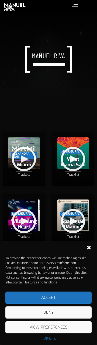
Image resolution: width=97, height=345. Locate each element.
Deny (48, 312)
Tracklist (24, 174)
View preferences (48, 327)
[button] (89, 247)
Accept (48, 297)
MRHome (49, 338)
